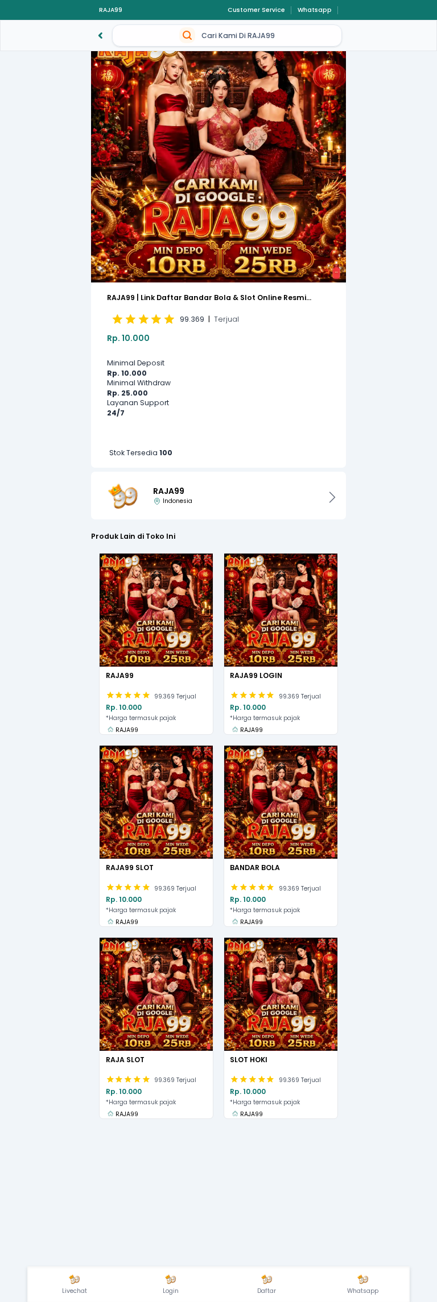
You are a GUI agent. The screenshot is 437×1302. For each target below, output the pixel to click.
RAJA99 (110, 10)
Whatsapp (315, 10)
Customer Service (256, 10)
